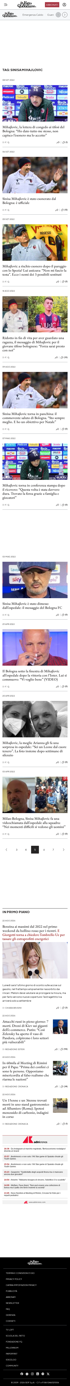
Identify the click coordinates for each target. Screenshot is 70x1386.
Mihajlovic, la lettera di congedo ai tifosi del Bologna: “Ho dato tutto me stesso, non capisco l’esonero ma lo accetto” (33, 131)
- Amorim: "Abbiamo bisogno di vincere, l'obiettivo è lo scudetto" (35, 1180)
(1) (67, 142)
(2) (66, 281)
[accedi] (64, 5)
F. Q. (6, 142)
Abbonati (52, 4)
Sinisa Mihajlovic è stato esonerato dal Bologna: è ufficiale (29, 200)
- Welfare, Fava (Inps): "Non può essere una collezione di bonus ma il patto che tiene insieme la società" (32, 1186)
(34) (66, 1086)
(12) (66, 210)
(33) (66, 357)
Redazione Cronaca (15, 1086)
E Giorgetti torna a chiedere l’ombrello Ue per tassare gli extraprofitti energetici (33, 934)
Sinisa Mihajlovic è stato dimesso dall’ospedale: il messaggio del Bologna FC (32, 605)
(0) (66, 429)
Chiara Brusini (12, 1008)
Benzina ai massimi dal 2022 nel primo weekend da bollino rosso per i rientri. (29, 928)
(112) (66, 1049)
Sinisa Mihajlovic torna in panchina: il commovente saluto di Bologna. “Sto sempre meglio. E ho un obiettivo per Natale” (33, 417)
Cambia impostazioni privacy (21, 1285)
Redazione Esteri (13, 1049)
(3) (66, 1007)
